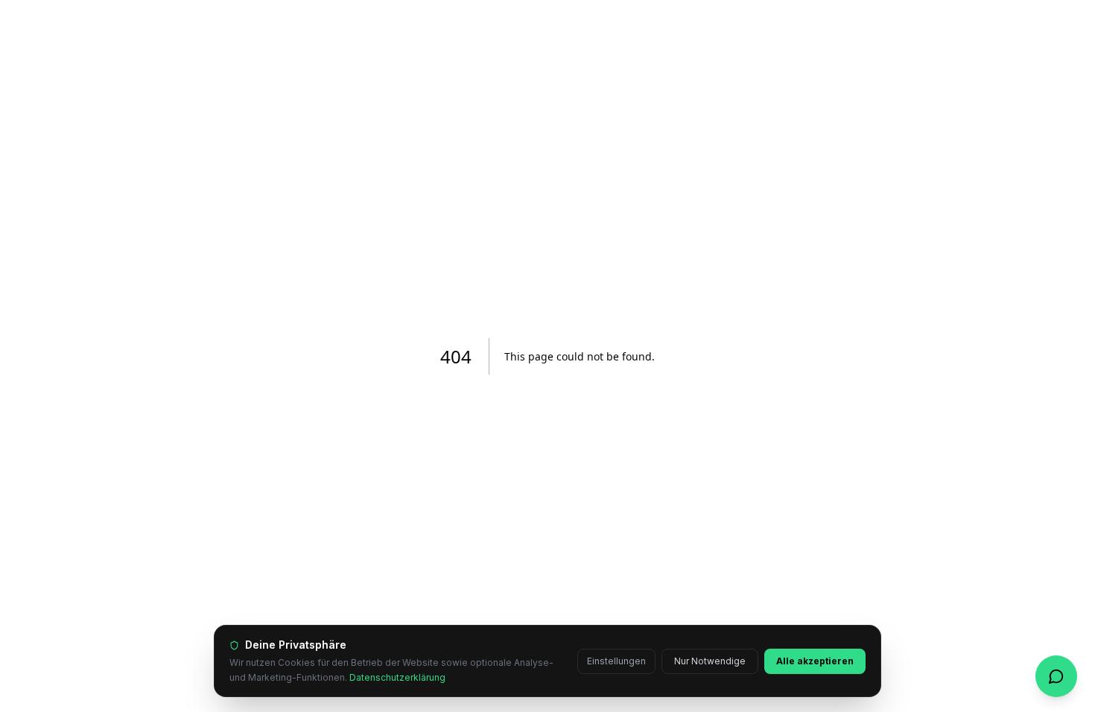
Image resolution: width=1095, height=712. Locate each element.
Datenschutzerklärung (397, 677)
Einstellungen (616, 661)
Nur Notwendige (710, 661)
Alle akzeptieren (815, 661)
